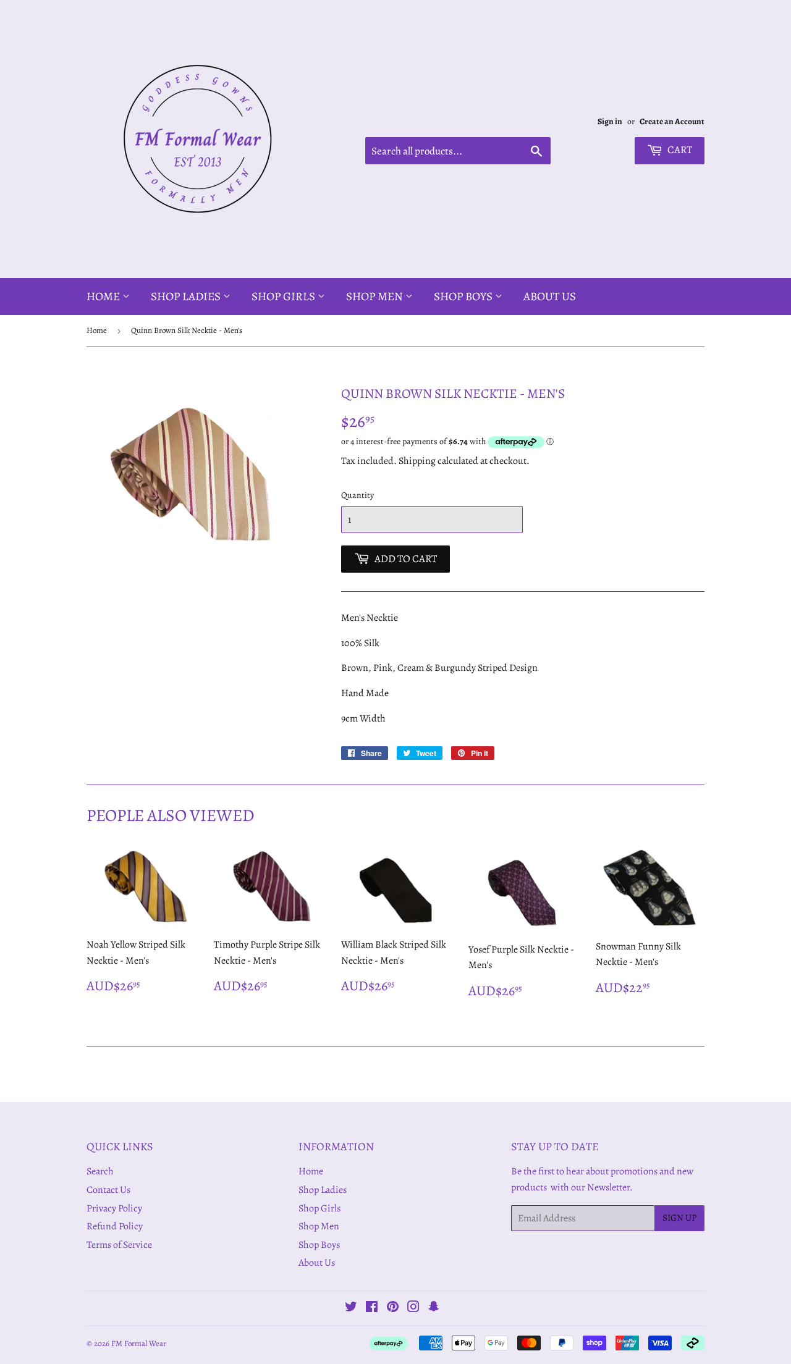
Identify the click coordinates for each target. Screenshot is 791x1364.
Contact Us (108, 1190)
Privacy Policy (114, 1208)
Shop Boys (464, 296)
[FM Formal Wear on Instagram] (413, 1308)
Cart (679, 150)
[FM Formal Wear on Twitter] (351, 1308)
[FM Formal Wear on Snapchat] (434, 1308)
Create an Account (672, 121)
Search (100, 1171)
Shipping (417, 461)
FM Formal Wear (138, 1343)
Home (104, 296)
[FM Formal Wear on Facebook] (371, 1308)
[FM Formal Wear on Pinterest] (392, 1308)
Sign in (610, 121)
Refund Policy (115, 1226)
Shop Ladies (187, 296)
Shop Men (375, 296)
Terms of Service (119, 1245)
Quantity (357, 495)
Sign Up (679, 1217)
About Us (549, 296)
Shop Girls (285, 296)
